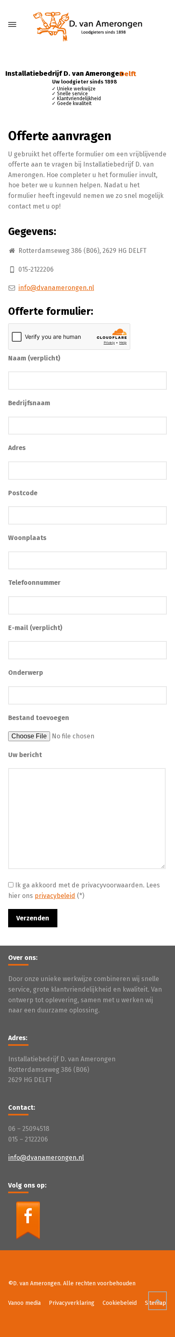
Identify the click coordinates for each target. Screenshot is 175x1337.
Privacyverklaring (71, 1303)
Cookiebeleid (120, 1303)
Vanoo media (24, 1303)
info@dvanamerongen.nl (56, 288)
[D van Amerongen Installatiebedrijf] (87, 24)
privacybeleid (55, 896)
